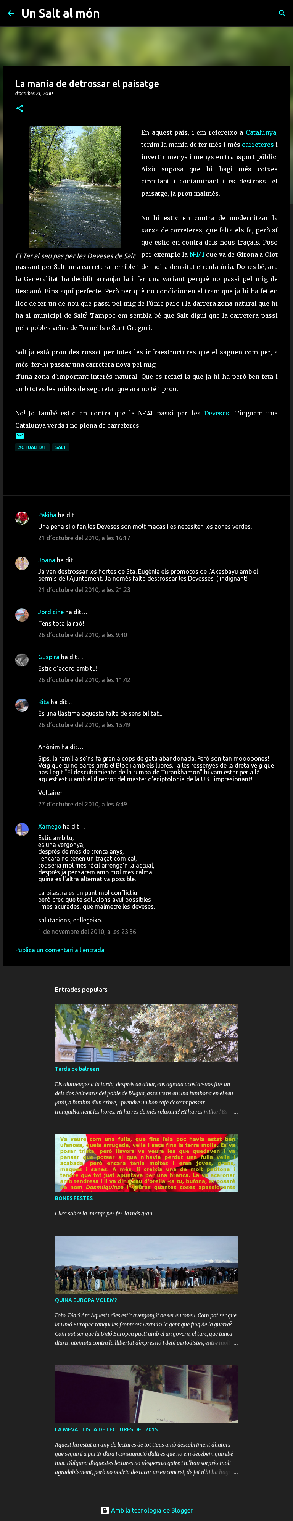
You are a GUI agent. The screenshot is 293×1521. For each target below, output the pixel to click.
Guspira (49, 656)
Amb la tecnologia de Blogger (151, 1510)
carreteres (258, 144)
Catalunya (261, 132)
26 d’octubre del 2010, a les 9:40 (82, 634)
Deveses (216, 413)
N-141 (197, 254)
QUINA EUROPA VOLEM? (86, 1300)
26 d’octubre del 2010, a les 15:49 (84, 724)
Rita (43, 702)
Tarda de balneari (77, 1069)
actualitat (32, 447)
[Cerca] (110, 13)
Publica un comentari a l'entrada (60, 949)
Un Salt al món (60, 13)
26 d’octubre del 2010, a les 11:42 (84, 679)
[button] (19, 109)
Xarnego (49, 826)
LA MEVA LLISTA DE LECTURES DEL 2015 (106, 1429)
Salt (60, 447)
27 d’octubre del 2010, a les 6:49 (82, 804)
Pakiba (47, 515)
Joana (46, 560)
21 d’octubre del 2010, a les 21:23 (84, 589)
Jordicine (51, 611)
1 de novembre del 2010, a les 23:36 (87, 931)
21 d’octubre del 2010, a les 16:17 (84, 537)
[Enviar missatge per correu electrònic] (19, 438)
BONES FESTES (74, 1198)
